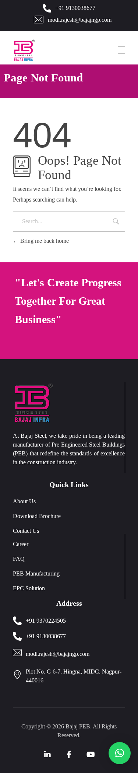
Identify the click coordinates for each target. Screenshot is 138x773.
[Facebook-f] (69, 754)
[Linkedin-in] (47, 754)
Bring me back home (44, 241)
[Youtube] (91, 754)
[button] (120, 753)
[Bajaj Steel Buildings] (34, 50)
